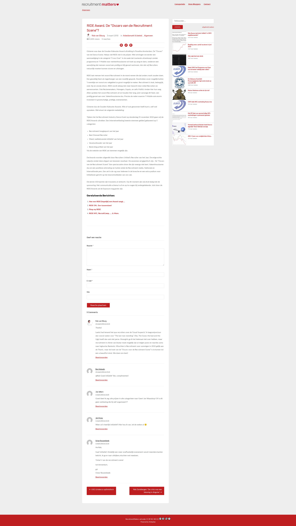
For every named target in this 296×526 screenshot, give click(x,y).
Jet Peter (99, 418)
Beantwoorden (102, 357)
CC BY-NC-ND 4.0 (152, 519)
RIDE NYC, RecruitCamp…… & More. (104, 213)
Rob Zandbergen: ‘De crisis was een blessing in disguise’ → (147, 491)
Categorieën (180, 4)
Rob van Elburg (98, 36)
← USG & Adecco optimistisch (101, 489)
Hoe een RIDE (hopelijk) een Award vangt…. (107, 202)
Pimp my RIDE (95, 209)
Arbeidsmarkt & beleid (133, 36)
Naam (89, 270)
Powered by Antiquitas (148, 522)
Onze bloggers (194, 4)
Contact (207, 4)
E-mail (90, 281)
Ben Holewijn (100, 369)
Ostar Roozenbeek (102, 441)
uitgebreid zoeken (208, 27)
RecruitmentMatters (132, 519)
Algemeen (86, 10)
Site (88, 292)
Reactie (90, 246)
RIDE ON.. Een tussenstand (100, 205)
